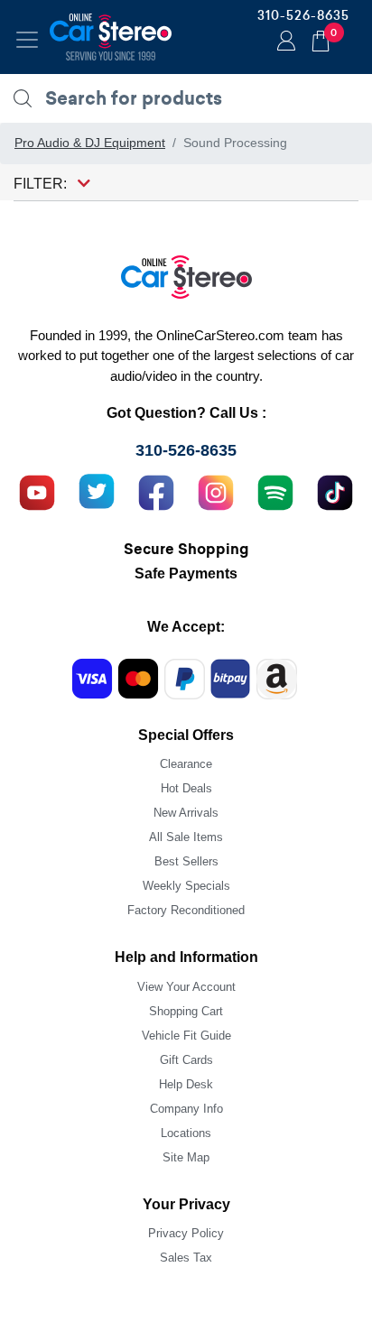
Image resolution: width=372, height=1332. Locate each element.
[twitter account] (96, 490)
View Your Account (186, 987)
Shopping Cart (186, 1011)
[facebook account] (156, 490)
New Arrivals (186, 812)
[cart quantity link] (321, 38)
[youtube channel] (37, 490)
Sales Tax (186, 1257)
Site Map (186, 1157)
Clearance (186, 764)
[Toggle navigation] (27, 39)
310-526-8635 (303, 15)
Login (283, 42)
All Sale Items (186, 837)
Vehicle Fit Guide (186, 1035)
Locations (186, 1133)
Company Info (186, 1108)
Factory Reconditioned (186, 910)
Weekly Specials (186, 886)
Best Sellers (186, 861)
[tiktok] (335, 490)
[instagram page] (216, 490)
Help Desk (186, 1084)
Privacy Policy (186, 1233)
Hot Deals (186, 788)
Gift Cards (186, 1060)
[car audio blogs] (275, 490)
